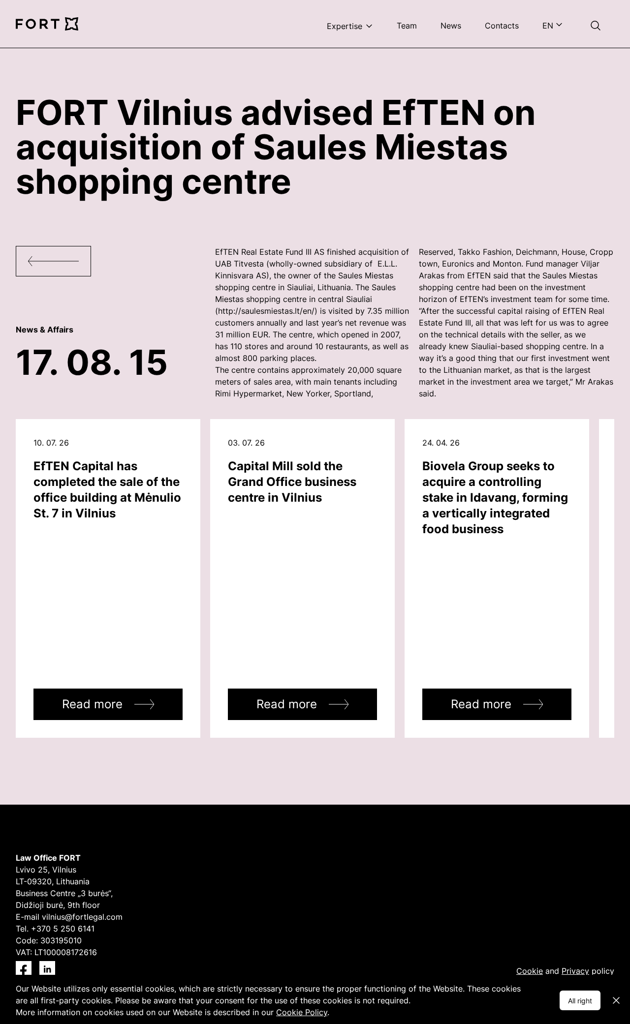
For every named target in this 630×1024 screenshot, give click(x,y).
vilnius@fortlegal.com (82, 917)
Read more (92, 704)
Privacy (575, 971)
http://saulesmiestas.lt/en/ (266, 311)
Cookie (529, 971)
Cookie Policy (301, 1012)
